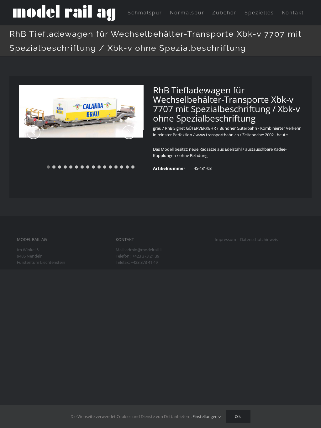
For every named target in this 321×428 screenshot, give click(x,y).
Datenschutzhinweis (259, 239)
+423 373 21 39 (145, 256)
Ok (238, 416)
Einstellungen (205, 416)
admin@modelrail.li (143, 250)
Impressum (225, 239)
